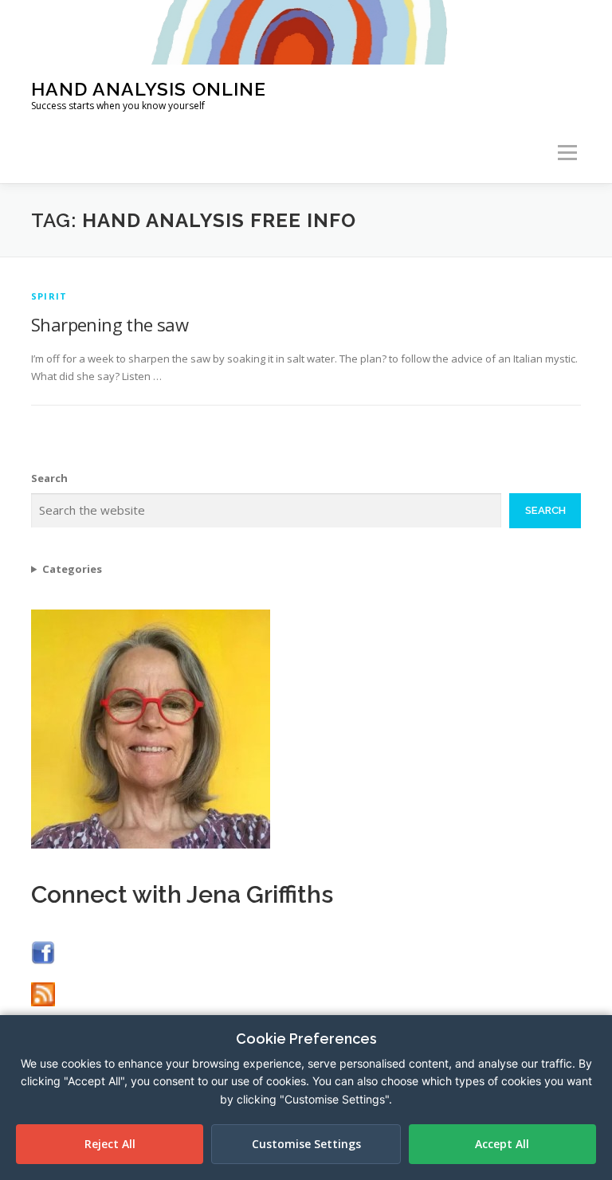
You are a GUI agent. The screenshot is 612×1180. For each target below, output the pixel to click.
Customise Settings (306, 1143)
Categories (72, 569)
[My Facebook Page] (43, 951)
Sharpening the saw (109, 324)
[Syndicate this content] (43, 993)
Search (49, 478)
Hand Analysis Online (148, 88)
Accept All (502, 1143)
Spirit (49, 296)
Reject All (109, 1143)
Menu (567, 153)
